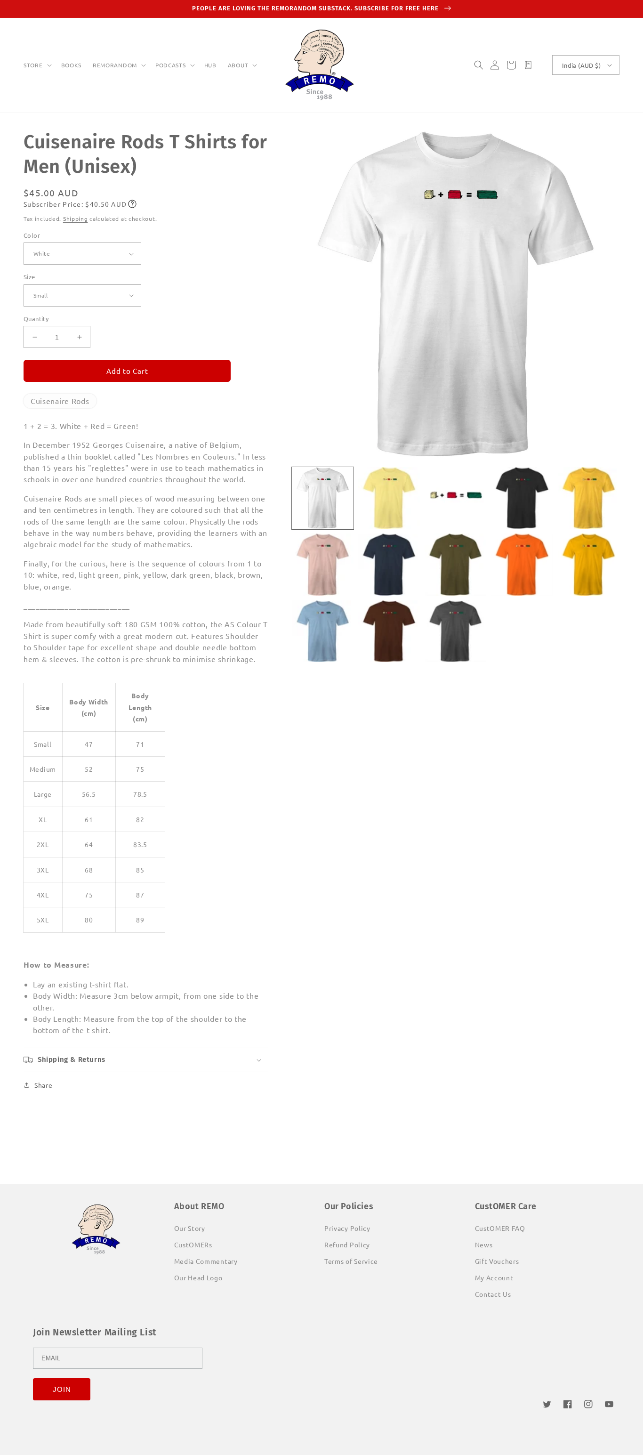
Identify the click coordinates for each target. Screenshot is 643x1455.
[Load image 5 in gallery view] (588, 498)
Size (29, 277)
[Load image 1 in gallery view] (323, 498)
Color (32, 235)
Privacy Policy (347, 1228)
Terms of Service (351, 1261)
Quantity (36, 319)
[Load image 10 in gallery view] (588, 564)
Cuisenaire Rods (60, 400)
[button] (37, 65)
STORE (33, 65)
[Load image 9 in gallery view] (522, 564)
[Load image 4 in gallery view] (522, 498)
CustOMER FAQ (500, 1228)
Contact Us (493, 1294)
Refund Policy (347, 1244)
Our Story (189, 1228)
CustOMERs (193, 1244)
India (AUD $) (581, 65)
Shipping (75, 218)
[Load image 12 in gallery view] (389, 631)
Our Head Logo (198, 1277)
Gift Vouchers (497, 1261)
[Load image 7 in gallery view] (389, 564)
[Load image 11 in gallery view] (323, 631)
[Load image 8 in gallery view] (455, 564)
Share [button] (43, 1085)
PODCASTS (170, 65)
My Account (494, 1277)
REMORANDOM (115, 65)
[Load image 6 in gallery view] (323, 564)
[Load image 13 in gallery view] (455, 631)
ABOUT (238, 65)
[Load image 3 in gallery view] (455, 498)
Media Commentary (206, 1261)
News (484, 1244)
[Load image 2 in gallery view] (389, 498)
